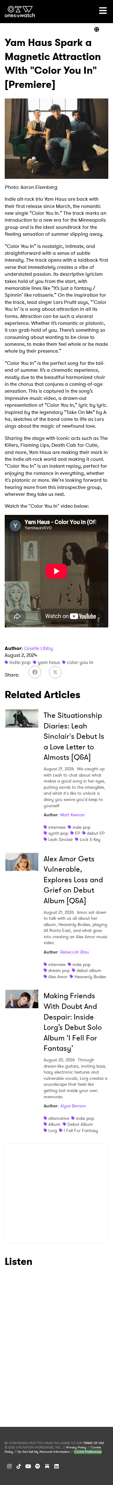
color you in (80, 662)
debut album (89, 970)
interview (57, 827)
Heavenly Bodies (90, 977)
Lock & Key (90, 839)
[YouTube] (28, 1466)
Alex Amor (57, 977)
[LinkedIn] (56, 1466)
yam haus (49, 662)
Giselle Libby (38, 648)
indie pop (20, 662)
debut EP (96, 833)
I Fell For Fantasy (81, 1130)
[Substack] (47, 1466)
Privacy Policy (76, 1447)
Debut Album (80, 1124)
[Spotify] (37, 1466)
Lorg (52, 1130)
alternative (58, 1118)
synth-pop (58, 833)
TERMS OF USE (93, 1443)
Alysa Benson (73, 1106)
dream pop (59, 970)
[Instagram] (9, 1466)
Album (54, 1124)
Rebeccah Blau (74, 952)
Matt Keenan (72, 815)
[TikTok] (19, 1466)
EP (77, 833)
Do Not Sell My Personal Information (44, 1452)
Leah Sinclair (60, 839)
